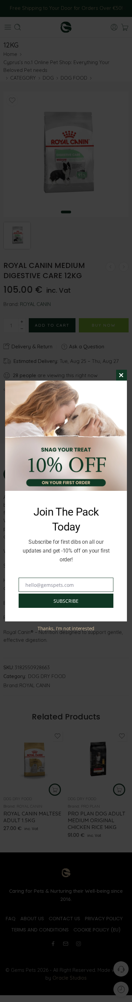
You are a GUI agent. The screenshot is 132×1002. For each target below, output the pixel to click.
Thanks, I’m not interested (66, 628)
